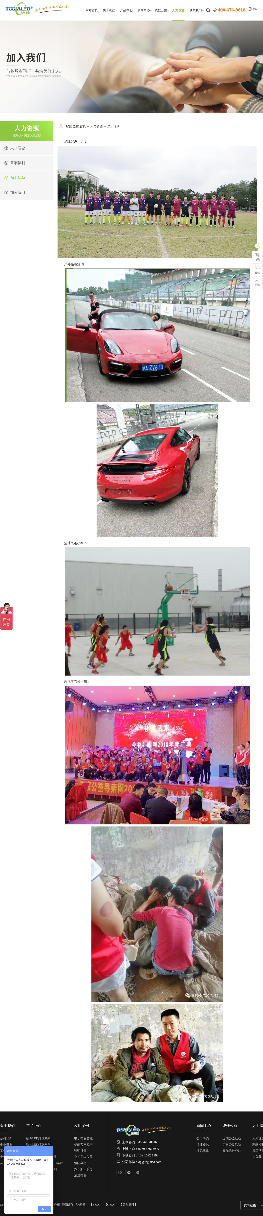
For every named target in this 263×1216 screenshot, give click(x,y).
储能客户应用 (83, 1144)
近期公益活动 (232, 1138)
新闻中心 (143, 10)
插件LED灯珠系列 (38, 1138)
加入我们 (17, 192)
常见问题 (202, 1150)
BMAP (96, 1204)
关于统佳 (109, 10)
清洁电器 (80, 1175)
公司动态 (202, 1138)
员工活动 (17, 178)
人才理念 (17, 148)
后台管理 (128, 1204)
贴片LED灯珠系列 (38, 1144)
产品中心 (126, 10)
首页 (83, 126)
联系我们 (195, 10)
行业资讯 (202, 1144)
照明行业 (80, 1150)
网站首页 (91, 10)
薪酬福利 (17, 163)
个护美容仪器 (83, 1157)
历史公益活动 (232, 1144)
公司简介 (6, 1138)
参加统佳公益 (232, 1150)
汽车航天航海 (83, 1169)
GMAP (111, 1204)
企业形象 (6, 1144)
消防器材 (80, 1163)
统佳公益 (161, 10)
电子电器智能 (83, 1138)
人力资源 (178, 10)
